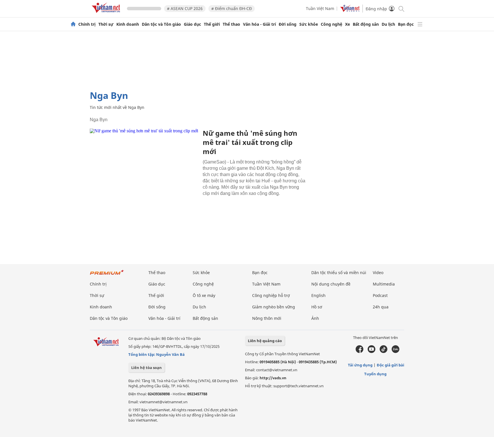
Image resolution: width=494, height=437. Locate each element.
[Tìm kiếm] (401, 8)
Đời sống (287, 24)
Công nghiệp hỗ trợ (271, 295)
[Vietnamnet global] (350, 10)
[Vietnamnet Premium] (107, 275)
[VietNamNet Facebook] (359, 351)
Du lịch (388, 24)
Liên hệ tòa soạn (146, 367)
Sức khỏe (308, 24)
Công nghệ (331, 24)
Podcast (380, 295)
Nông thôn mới (266, 318)
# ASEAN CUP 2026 (185, 8)
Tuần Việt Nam (320, 8)
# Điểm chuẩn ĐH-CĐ (231, 8)
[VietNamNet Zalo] (395, 351)
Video (378, 272)
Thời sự (105, 24)
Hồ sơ (316, 307)
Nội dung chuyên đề (330, 284)
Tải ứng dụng (360, 365)
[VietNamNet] (73, 24)
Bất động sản (366, 24)
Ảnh (315, 318)
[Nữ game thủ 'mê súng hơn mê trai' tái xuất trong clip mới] (144, 165)
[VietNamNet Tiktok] (383, 351)
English (318, 295)
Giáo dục (192, 24)
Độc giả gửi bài (390, 365)
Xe (347, 24)
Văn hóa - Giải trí (259, 24)
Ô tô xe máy (204, 295)
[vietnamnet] (107, 13)
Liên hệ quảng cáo (265, 340)
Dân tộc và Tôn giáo (161, 24)
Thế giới (212, 24)
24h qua (381, 307)
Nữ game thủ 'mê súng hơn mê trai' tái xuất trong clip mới (250, 142)
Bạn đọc (406, 24)
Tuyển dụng (375, 373)
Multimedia (384, 284)
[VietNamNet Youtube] (371, 351)
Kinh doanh (127, 24)
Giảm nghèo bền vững (273, 307)
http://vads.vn (273, 377)
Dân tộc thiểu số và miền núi (338, 272)
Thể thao (231, 24)
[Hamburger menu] (420, 24)
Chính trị (86, 24)
